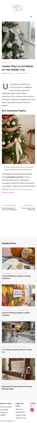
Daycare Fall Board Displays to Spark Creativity (16, 314)
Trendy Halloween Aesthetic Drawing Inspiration (16, 277)
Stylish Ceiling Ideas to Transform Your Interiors (9, 207)
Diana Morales (6, 73)
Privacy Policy (21, 415)
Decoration (4, 410)
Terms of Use (21, 418)
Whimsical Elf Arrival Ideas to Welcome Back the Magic (17, 387)
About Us (19, 409)
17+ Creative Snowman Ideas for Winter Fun (17, 350)
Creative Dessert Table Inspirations (28, 207)
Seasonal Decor (7, 62)
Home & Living (5, 407)
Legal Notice (20, 412)
